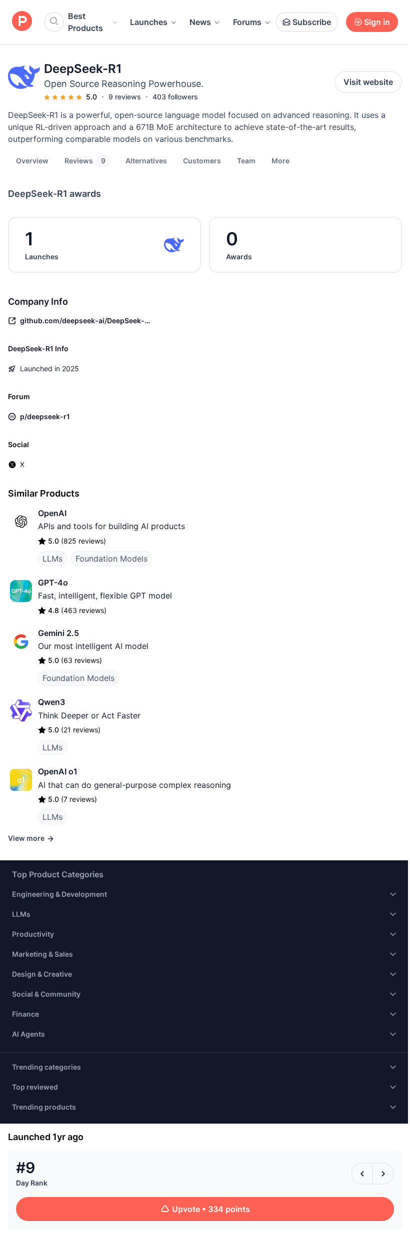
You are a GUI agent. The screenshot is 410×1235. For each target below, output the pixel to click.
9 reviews (124, 96)
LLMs (52, 559)
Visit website (368, 82)
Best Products (85, 22)
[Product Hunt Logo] (22, 21)
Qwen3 (51, 702)
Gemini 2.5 (58, 633)
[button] (281, 160)
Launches (149, 22)
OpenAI (52, 513)
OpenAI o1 (58, 771)
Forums (247, 22)
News (200, 22)
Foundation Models (112, 559)
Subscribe (311, 22)
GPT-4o (53, 583)
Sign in (377, 22)
